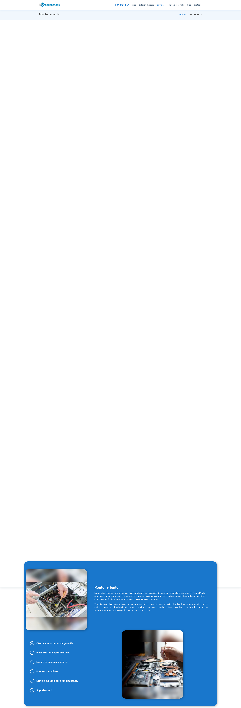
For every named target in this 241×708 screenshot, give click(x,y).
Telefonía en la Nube (175, 5)
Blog (189, 5)
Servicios (160, 5)
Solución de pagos (146, 5)
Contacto (198, 5)
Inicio (134, 5)
